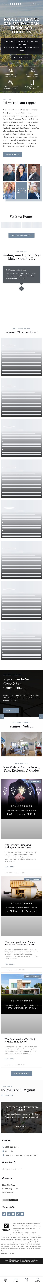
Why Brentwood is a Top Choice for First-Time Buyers (21, 1040)
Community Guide (10, 1189)
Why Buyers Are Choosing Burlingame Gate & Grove (18, 846)
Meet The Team (8, 1185)
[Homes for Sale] (10, 70)
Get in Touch (21, 1126)
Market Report (32, 74)
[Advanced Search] (10, 82)
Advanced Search (11, 87)
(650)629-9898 (32, 87)
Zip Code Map (8, 1192)
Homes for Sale (10, 74)
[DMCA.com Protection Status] (10, 1200)
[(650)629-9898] (32, 82)
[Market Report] (32, 70)
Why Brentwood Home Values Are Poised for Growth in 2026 (20, 943)
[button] (4, 744)
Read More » (9, 867)
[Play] (21, 744)
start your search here (12, 1169)
